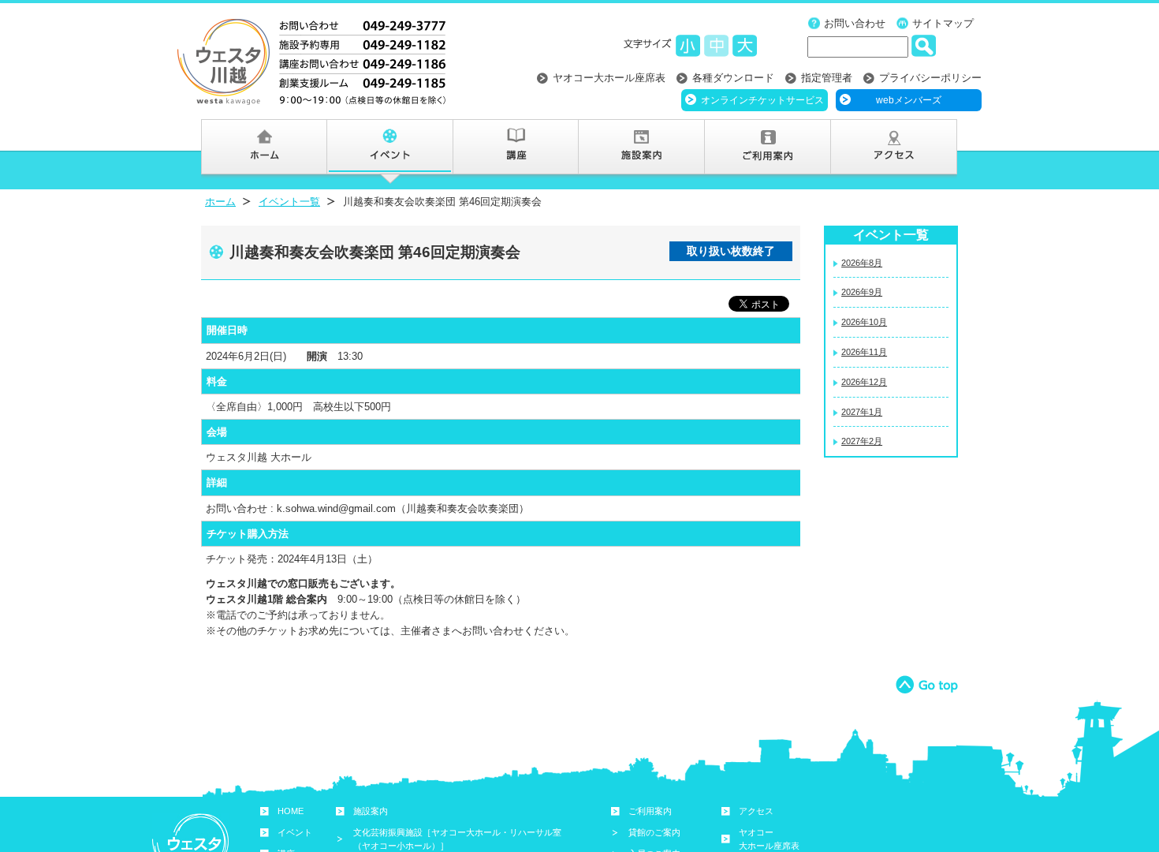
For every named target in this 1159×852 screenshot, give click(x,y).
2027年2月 (861, 441)
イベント (295, 832)
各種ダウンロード (733, 78)
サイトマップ (943, 23)
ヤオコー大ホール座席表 (609, 78)
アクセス (756, 811)
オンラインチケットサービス (762, 100)
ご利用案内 (650, 811)
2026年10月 (864, 322)
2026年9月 (861, 292)
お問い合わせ (854, 23)
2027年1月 (861, 412)
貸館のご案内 (654, 832)
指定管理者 (826, 78)
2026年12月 (864, 382)
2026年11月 (864, 352)
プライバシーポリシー (930, 78)
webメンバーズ (908, 100)
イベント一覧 (289, 201)
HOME (291, 811)
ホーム (220, 201)
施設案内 (370, 811)
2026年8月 (861, 262)
